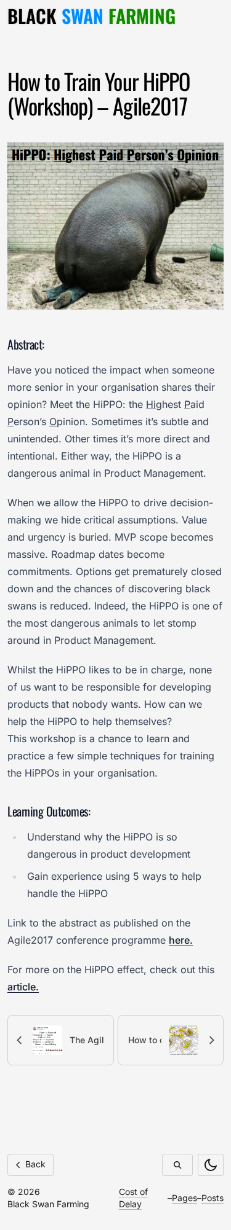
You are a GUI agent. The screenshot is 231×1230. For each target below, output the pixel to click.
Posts (212, 1198)
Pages (184, 1198)
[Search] (177, 1165)
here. (181, 940)
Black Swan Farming (48, 1204)
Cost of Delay (133, 1197)
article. (23, 987)
